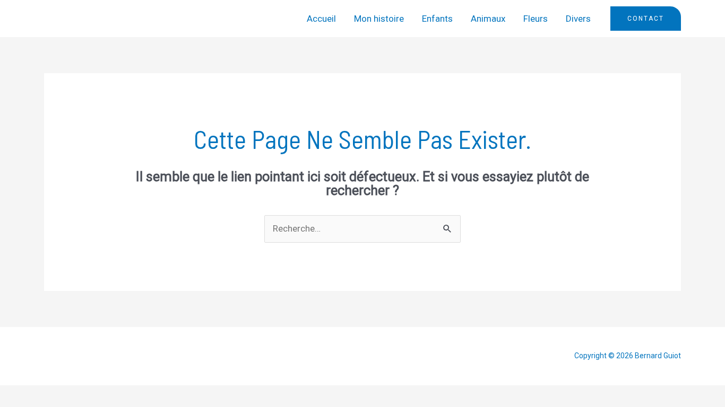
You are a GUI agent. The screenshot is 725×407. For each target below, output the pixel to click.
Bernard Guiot (94, 18)
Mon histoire (379, 18)
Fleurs (535, 18)
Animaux (488, 18)
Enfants (437, 18)
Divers (578, 18)
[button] (645, 18)
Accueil (321, 18)
